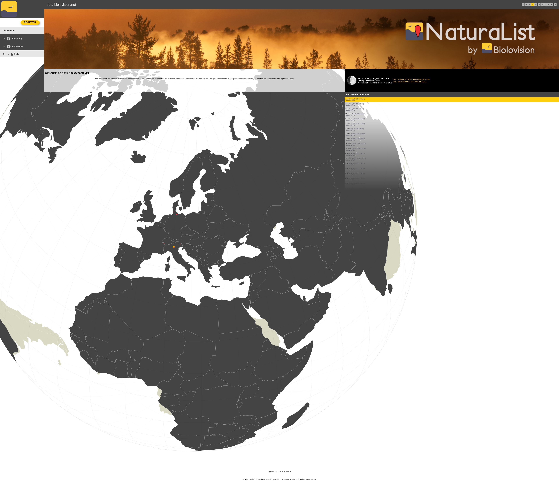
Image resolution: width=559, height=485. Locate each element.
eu (542, 4)
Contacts (282, 471)
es (536, 4)
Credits (288, 471)
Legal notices (272, 471)
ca (545, 4)
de (526, 4)
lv (555, 4)
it (529, 4)
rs (551, 4)
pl (548, 4)
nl (539, 4)
